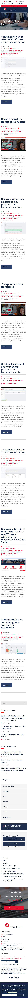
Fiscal (4, 797)
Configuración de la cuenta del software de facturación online (12, 753)
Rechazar (13, 994)
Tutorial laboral (12, 53)
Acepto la (10, 964)
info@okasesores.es (8, 934)
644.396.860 (22, 1)
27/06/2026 (6, 739)
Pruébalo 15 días (12, 908)
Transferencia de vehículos (12, 876)
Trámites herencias (9, 871)
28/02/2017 (6, 376)
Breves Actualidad (8, 786)
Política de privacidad (12, 964)
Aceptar (5, 994)
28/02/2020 (6, 291)
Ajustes (20, 994)
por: (9, 48)
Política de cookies (12, 992)
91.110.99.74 (8, 1)
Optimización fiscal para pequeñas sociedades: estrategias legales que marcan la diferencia (13, 718)
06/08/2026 (6, 723)
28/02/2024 (6, 46)
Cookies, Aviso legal (9, 865)
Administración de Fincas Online (13, 873)
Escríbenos (13, 839)
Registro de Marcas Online (11, 868)
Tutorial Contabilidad (16, 50)
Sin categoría (7, 817)
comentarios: (8, 54)
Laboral (5, 807)
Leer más (5, 101)
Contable (6, 791)
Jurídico (5, 802)
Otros (4, 812)
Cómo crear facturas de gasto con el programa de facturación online (13, 769)
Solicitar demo (13, 843)
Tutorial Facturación (8, 51)
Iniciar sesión (20, 3)
